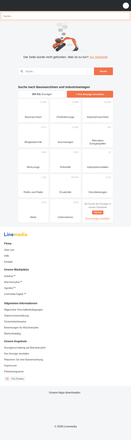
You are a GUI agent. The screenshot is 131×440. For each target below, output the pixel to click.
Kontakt (8, 261)
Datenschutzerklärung (16, 315)
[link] (97, 211)
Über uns (9, 249)
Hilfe (6, 255)
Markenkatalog (12, 333)
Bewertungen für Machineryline (21, 327)
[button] (126, 5)
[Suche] (126, 16)
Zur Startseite (98, 57)
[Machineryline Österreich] (23, 5)
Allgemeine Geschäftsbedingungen (23, 309)
